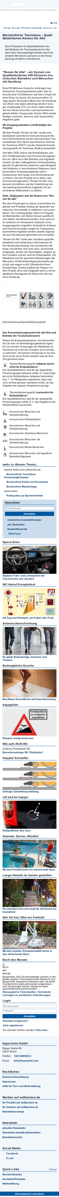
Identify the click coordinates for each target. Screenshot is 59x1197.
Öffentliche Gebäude (30, 28)
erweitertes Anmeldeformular (24, 520)
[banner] (29, 18)
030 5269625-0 (22, 1056)
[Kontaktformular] (45, 4)
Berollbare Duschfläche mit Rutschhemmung (29, 699)
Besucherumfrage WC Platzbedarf (23, 752)
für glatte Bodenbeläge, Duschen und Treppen (25, 658)
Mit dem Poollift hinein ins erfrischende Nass (29, 869)
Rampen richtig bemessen (18, 738)
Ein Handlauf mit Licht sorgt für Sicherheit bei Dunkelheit (29, 910)
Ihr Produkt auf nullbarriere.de (20, 1102)
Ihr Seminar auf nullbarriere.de (20, 1107)
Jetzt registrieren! (13, 1025)
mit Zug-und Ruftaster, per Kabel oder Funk (28, 618)
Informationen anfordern (29, 1194)
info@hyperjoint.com (26, 1060)
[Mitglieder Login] (40, 4)
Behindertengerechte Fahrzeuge (35, 23)
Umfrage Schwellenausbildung (21, 791)
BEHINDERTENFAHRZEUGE (33, 20)
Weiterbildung (10, 1183)
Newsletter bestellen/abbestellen (21, 1132)
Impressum (9, 1081)
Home (5, 28)
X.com (10, 1158)
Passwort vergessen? (15, 1021)
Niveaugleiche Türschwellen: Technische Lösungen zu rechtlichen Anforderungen (27, 993)
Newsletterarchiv (17, 529)
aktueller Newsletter (14, 1128)
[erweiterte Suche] (28, 4)
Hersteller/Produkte (13, 1179)
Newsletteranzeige (13, 1111)
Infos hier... (42, 1030)
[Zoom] (29, 300)
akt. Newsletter (16, 524)
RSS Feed (14, 534)
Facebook (12, 1153)
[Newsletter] (34, 4)
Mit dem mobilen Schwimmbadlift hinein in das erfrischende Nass (27, 952)
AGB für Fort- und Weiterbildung (21, 1086)
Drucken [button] (54, 41)
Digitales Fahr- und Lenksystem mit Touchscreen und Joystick (23, 577)
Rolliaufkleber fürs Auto (17, 830)
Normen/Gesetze (12, 1174)
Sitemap (53, 1169)
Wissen (14, 28)
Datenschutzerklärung (15, 1077)
